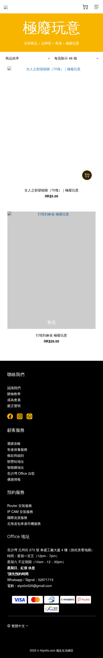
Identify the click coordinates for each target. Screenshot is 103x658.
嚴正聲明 (14, 405)
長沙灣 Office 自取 (21, 473)
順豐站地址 (15, 461)
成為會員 (14, 399)
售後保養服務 (17, 449)
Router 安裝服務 (19, 505)
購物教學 (14, 393)
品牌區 (46, 43)
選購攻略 (14, 443)
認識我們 (14, 387)
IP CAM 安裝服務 (20, 511)
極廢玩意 (72, 43)
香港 (58, 43)
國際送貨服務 (17, 517)
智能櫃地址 (15, 467)
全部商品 (30, 43)
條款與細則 (15, 455)
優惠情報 (14, 479)
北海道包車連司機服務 (24, 523)
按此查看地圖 (81, 549)
